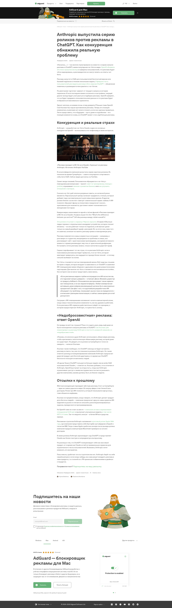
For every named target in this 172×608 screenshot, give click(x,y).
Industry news (97, 473)
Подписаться (73, 521)
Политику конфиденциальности (53, 526)
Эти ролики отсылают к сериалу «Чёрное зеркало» (77, 222)
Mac (47, 540)
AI (90, 473)
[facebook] (116, 604)
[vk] (138, 604)
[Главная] (39, 4)
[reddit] (133, 604)
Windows (38, 540)
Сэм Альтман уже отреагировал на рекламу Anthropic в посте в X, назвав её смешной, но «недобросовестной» (84, 330)
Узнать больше (62, 585)
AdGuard (59, 26)
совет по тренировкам (95, 184)
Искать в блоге (107, 21)
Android (55, 540)
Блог (64, 26)
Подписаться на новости (65, 21)
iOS (63, 540)
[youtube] (125, 604)
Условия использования (72, 526)
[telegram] (129, 604)
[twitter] (120, 604)
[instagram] (112, 604)
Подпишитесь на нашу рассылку (87, 466)
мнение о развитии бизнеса (84, 186)
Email (35, 517)
